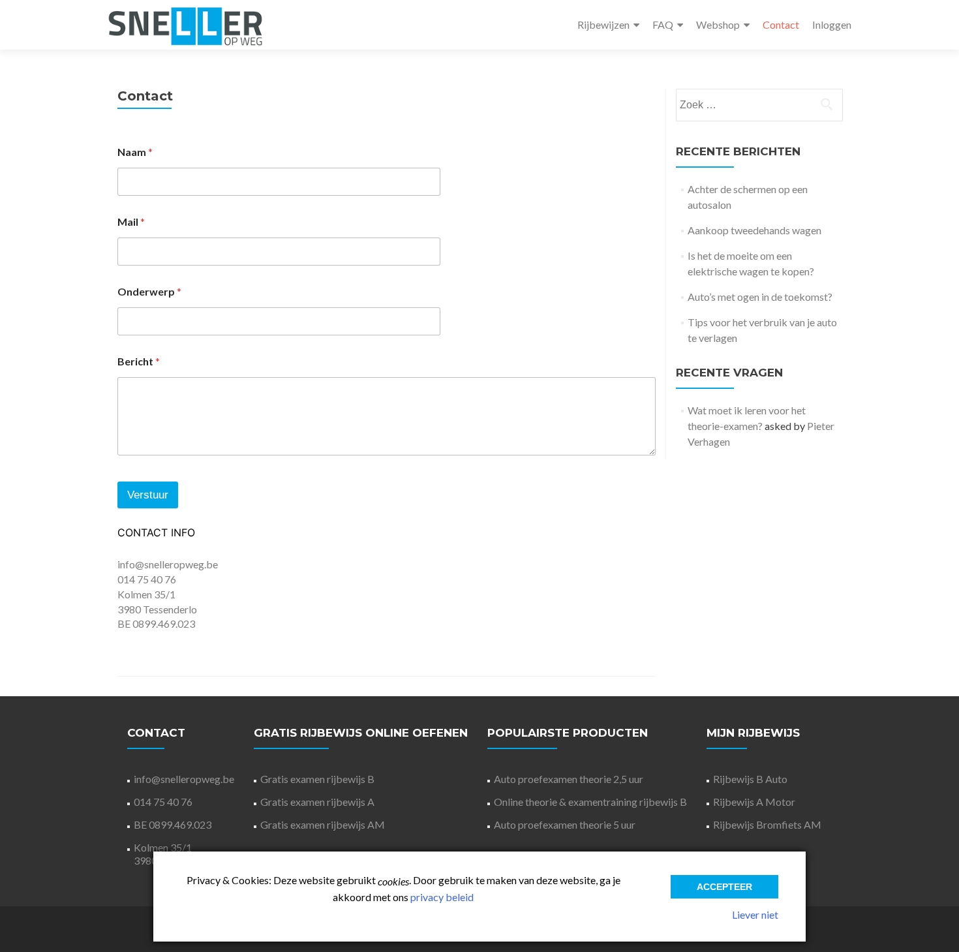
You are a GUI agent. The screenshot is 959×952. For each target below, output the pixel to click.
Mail (131, 221)
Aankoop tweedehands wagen (754, 230)
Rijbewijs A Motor (754, 801)
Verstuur (147, 495)
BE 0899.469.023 (172, 824)
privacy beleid (442, 897)
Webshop (718, 24)
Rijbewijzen (603, 24)
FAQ (662, 24)
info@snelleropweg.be (167, 564)
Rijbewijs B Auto (750, 779)
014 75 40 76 (146, 579)
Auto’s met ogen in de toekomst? (760, 296)
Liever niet (755, 914)
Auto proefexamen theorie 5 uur (564, 824)
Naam (135, 152)
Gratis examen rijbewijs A (317, 801)
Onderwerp (149, 291)
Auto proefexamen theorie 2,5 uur (568, 779)
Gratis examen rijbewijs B (317, 779)
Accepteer (724, 887)
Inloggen (831, 24)
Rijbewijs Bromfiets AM (767, 824)
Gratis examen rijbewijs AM (322, 824)
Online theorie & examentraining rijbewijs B (590, 801)
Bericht (138, 361)
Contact (781, 24)
